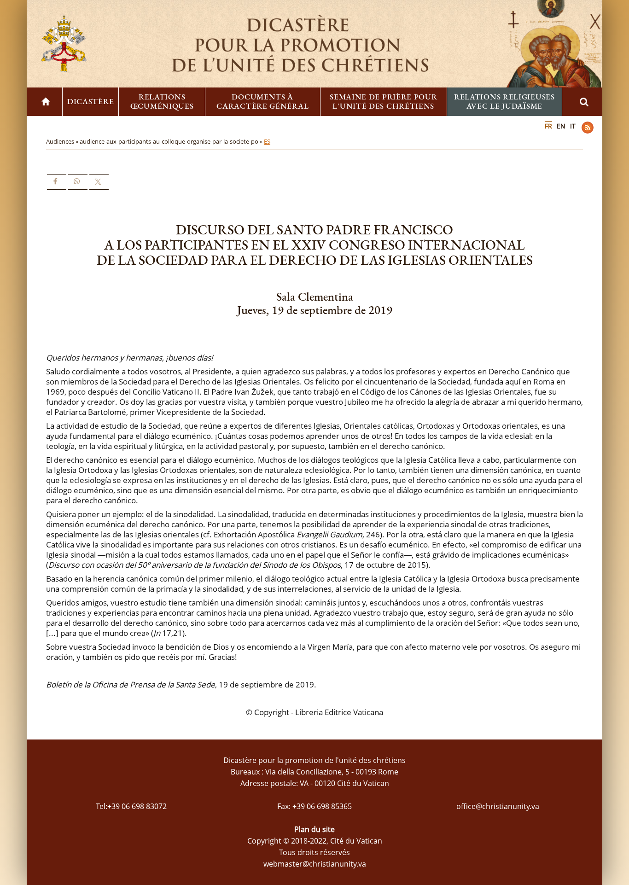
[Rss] (588, 128)
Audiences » (63, 141)
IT (573, 126)
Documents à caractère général (262, 101)
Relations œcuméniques (162, 101)
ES (267, 141)
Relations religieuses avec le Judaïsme (504, 101)
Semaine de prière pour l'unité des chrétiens (383, 101)
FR (548, 126)
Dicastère (90, 101)
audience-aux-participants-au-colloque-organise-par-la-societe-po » (172, 141)
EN (561, 126)
